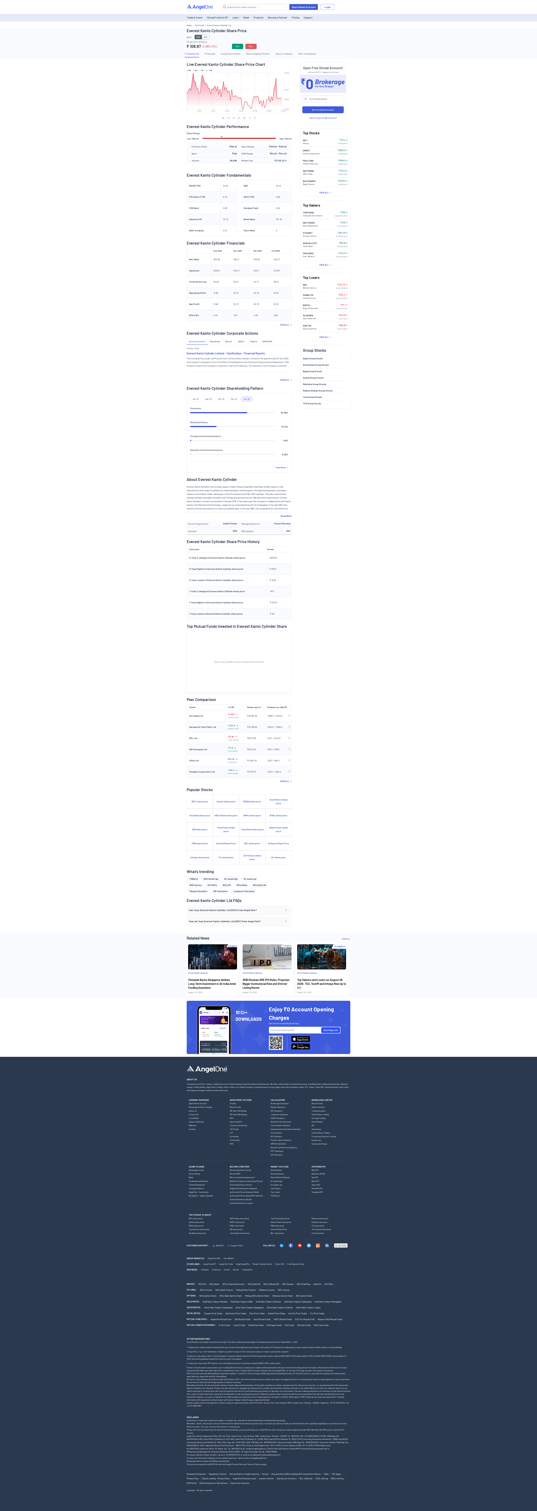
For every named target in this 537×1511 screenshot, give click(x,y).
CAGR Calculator (278, 1118)
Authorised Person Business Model (244, 1192)
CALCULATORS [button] (278, 1100)
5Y (255, 118)
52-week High (276, 1181)
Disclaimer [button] (193, 1417)
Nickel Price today (276, 1313)
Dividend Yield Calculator (281, 1122)
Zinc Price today (257, 1313)
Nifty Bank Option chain (231, 1295)
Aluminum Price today (235, 1313)
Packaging (202, 41)
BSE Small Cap (211, 879)
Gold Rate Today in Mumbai (215, 1301)
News (246, 17)
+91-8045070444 (233, 1455)
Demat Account (318, 1107)
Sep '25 (208, 399)
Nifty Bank (242, 885)
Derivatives (316, 1129)
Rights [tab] (253, 341)
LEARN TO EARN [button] (196, 1166)
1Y (250, 118)
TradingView (247, 1269)
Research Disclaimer (196, 1474)
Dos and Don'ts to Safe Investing (244, 1474)
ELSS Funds (224, 1325)
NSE (198, 37)
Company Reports (196, 1188)
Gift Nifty (212, 885)
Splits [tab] (241, 341)
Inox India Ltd (196, 715)
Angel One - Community (198, 1192)
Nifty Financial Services (233, 1284)
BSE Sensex (196, 885)
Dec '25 (221, 399)
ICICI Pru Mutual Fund (305, 1319)
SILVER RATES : (194, 1307)
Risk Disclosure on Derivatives (213, 1483)
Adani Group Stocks (313, 358)
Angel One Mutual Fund (221, 1319)
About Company (284, 53)
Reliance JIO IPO (318, 1174)
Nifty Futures (206, 1290)
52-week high (231, 879)
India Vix (317, 1284)
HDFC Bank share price (239, 1218)
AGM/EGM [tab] (267, 341)
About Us (193, 1111)
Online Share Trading (320, 1114)
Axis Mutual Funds (262, 1319)
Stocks (233, 1103)
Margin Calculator (198, 891)
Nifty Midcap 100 (271, 1284)
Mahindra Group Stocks (314, 384)
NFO (231, 1118)
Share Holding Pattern (258, 53)
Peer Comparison (307, 53)
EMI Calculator (277, 1155)
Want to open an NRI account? (323, 118)
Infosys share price (319, 1222)
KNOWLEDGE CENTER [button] (322, 1100)
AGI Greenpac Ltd (198, 749)
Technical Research (197, 1185)
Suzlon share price (196, 1222)
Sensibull (205, 1269)
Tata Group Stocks (312, 397)
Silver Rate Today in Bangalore (250, 1307)
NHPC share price (237, 1222)
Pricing (295, 17)
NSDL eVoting (337, 1478)
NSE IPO (315, 1170)
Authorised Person (319, 1144)
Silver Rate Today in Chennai (280, 1307)
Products (258, 17)
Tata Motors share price (199, 1229)
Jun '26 (246, 399)
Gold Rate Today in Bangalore (328, 1301)
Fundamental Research (198, 1181)
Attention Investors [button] (198, 1338)
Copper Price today (213, 1313)
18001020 (220, 1245)
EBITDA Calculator (278, 1143)
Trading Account (319, 1111)
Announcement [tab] (197, 341)
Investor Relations (196, 1122)
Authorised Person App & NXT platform (246, 1195)
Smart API (279, 1264)
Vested (236, 1269)
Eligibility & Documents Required (243, 1188)
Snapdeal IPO (317, 1192)
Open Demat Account (303, 7)
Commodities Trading (321, 1133)
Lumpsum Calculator (244, 891)
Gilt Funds (289, 1325)
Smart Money (194, 1174)
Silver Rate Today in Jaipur (308, 1307)
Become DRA (235, 1174)
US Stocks (234, 1129)
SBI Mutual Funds (242, 1319)
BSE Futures (284, 1290)
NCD (231, 1143)
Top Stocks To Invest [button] (200, 1215)
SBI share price (236, 1229)
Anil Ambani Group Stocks (316, 364)
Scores (265, 1474)
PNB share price (277, 1226)
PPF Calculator (277, 1151)
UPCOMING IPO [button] (319, 1166)
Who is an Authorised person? (242, 1177)
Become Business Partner (240, 1170)
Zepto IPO (316, 1185)
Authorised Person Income (241, 1185)
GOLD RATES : (193, 1301)
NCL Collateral (306, 1478)
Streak (227, 1269)
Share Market (317, 1122)
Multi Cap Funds (321, 1325)
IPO (313, 1125)
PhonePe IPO (317, 1188)
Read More (286, 516)
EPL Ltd (193, 738)
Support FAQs (237, 1245)
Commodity (235, 1140)
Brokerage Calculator (280, 1103)
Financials (209, 53)
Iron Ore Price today (297, 1313)
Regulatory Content (218, 1474)
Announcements (277, 1174)
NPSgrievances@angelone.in (199, 1451)
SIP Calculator (220, 891)
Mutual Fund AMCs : (197, 1319)
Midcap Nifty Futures (246, 1290)
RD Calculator (276, 1136)
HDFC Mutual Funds (283, 1319)
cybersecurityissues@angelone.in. (267, 1455)
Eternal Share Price (279, 1229)
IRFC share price (195, 1218)
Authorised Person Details (241, 1199)
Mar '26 (234, 399)
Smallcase (216, 1269)
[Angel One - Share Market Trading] (200, 7)
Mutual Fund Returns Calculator (284, 1147)
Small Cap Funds (256, 1325)
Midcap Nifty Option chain (257, 1295)
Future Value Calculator (280, 1125)
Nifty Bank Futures (224, 1290)
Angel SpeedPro (243, 1264)
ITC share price (318, 1226)
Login (327, 7)
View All (346, 939)
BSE (206, 37)
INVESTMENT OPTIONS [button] (241, 1100)
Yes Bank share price (197, 1233)
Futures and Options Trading (324, 1136)
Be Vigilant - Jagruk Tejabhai (201, 1195)
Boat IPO (315, 1181)
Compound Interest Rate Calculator (286, 1129)
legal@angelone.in (259, 1458)
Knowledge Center (196, 1170)
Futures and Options (238, 1125)
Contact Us (194, 1114)
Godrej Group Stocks (313, 377)
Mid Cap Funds (304, 1325)
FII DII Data (275, 1195)
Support (308, 17)
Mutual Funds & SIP (217, 17)
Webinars (193, 1125)
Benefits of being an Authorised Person (246, 1181)
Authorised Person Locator (241, 1203)
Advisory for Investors (287, 1478)
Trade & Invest (194, 17)
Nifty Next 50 (259, 885)
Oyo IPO (315, 1177)
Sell (251, 46)
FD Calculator (276, 1133)
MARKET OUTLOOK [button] (279, 1166)
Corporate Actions (230, 53)
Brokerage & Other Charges (200, 1107)
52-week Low (276, 1185)
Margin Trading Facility (262, 1264)
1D (223, 118)
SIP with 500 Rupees (238, 1114)
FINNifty (194, 879)
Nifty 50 (227, 885)
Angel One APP (209, 1264)
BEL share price (277, 1233)
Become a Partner (277, 17)
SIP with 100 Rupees (238, 1111)
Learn (236, 17)
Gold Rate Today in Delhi (242, 1301)
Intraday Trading (319, 1118)
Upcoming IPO (236, 1122)
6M (244, 118)
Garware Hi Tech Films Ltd (202, 727)
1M (234, 118)
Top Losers (275, 1192)
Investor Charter (266, 1478)
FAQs (326, 1474)
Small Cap (191, 41)
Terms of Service (254, 1464)
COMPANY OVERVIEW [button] (199, 1100)
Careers (192, 1129)
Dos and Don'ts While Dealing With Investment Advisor (296, 1474)
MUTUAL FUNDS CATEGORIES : (201, 1325)
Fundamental (192, 53)
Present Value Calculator (281, 1140)
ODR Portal (191, 1483)
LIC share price (318, 1233)
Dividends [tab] (215, 341)
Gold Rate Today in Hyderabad (297, 1301)
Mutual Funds (235, 1107)
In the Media (194, 1118)
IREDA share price (196, 1226)
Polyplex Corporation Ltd (202, 771)
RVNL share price (237, 1226)
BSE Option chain (304, 1295)
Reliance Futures (267, 1290)
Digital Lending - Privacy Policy (216, 1478)
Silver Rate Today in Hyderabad (218, 1307)
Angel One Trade (226, 1264)
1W (229, 118)
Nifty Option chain (207, 1295)
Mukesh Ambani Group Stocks (318, 390)
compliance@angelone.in (256, 1448)
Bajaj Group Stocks (312, 371)
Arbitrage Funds (274, 1325)
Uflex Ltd (194, 760)
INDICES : (191, 1284)
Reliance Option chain (282, 1295)
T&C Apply (336, 1474)
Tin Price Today (317, 1313)
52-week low (250, 879)
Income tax (316, 1140)
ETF (231, 1133)
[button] (239, 910)
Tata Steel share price (280, 1218)
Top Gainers (276, 1188)
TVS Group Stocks (312, 403)
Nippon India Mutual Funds (330, 1319)
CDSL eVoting (321, 1478)
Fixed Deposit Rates (295, 1264)
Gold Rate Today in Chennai (268, 1301)
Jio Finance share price (321, 1229)
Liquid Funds (239, 1325)
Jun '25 (196, 399)
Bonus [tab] (228, 341)
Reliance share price (320, 1218)
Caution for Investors (239, 1483)
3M (239, 118)
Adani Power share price (281, 1222)
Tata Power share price (240, 1233)
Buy (237, 46)
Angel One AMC (214, 1258)
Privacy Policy (237, 1464)
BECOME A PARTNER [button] (239, 1166)
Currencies (234, 1136)
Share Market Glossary (280, 1177)
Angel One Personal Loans (244, 1478)
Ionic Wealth (229, 1258)
